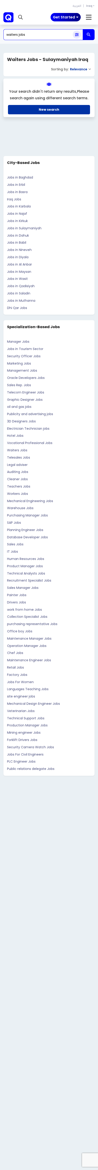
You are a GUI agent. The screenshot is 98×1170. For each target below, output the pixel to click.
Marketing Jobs (19, 363)
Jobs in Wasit (17, 278)
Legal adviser (17, 464)
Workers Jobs (17, 493)
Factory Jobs (17, 674)
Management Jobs (22, 370)
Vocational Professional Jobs (29, 443)
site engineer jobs (21, 696)
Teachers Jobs (18, 486)
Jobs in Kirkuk (17, 221)
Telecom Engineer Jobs (25, 392)
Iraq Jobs (14, 199)
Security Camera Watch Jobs (30, 747)
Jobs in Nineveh (19, 250)
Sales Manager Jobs (23, 587)
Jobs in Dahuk (18, 235)
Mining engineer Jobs (24, 732)
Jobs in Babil (16, 242)
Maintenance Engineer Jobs (29, 660)
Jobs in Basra (17, 192)
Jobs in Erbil (16, 184)
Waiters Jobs (17, 450)
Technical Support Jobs (25, 718)
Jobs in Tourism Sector (25, 349)
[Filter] (77, 35)
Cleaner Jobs (17, 479)
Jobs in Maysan (19, 271)
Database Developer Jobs (27, 537)
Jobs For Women (20, 682)
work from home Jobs (24, 609)
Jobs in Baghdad (20, 177)
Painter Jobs (16, 595)
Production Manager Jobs (27, 725)
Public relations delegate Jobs (30, 768)
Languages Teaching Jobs (28, 689)
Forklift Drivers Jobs (22, 740)
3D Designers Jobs (21, 421)
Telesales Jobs (18, 457)
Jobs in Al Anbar (19, 264)
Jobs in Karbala (19, 206)
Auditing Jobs (17, 472)
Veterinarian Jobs (21, 711)
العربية (77, 6)
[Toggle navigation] (89, 17)
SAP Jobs (14, 522)
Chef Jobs (15, 653)
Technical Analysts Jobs (26, 573)
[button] (20, 17)
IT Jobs (12, 551)
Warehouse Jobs (20, 508)
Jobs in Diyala (17, 257)
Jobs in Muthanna (21, 300)
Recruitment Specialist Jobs (29, 580)
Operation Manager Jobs (26, 646)
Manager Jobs (18, 341)
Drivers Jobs (16, 602)
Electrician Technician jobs (28, 428)
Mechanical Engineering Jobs (30, 501)
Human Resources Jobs (25, 559)
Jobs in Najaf (17, 213)
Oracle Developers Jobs (26, 378)
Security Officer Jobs (24, 356)
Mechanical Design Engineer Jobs (33, 703)
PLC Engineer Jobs (21, 761)
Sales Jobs (15, 544)
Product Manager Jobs (25, 566)
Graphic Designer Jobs (25, 399)
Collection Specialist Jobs (27, 616)
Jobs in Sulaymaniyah (24, 228)
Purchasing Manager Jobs (27, 515)
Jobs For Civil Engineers (25, 754)
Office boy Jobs (19, 631)
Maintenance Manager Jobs (29, 638)
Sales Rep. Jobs (19, 385)
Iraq (89, 6)
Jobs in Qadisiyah (21, 286)
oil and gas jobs (19, 406)
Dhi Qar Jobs (17, 308)
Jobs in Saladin (18, 293)
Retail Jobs (15, 667)
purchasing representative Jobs (32, 624)
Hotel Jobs (15, 435)
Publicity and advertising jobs (30, 414)
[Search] (89, 34)
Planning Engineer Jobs (25, 530)
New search (49, 109)
